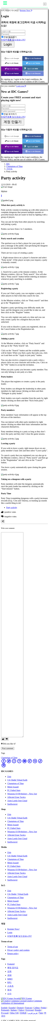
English (4, 1008)
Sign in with (12, 58)
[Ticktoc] (40, 761)
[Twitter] (8, 761)
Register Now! (25, 10)
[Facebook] (3, 761)
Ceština (36, 1008)
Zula (9, 776)
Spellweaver (12, 804)
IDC (8, 164)
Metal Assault (13, 787)
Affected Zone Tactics (16, 797)
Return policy (13, 953)
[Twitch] (29, 761)
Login (8, 44)
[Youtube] (24, 761)
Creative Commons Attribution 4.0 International (21, 1002)
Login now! (20, 86)
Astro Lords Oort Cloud (17, 801)
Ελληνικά (30, 1010)
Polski (43, 1008)
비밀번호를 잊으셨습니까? (13, 40)
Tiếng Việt (14, 1013)
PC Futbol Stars (13, 790)
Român (38, 1010)
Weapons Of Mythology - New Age (22, 794)
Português (5, 1010)
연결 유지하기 (10, 37)
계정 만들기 (13, 122)
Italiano (14, 1010)
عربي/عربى (33, 1013)
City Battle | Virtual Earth (17, 894)
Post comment (7, 748)
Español (12, 1008)
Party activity (11, 507)
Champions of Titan (14, 166)
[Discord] (3, 765)
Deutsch (20, 1008)
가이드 (9, 169)
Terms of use (12, 947)
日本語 (23, 1013)
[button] (1, 196)
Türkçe (21, 1010)
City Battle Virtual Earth (17, 780)
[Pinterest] (19, 761)
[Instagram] (14, 761)
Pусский (4, 1013)
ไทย (41, 1013)
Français (28, 1008)
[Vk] (35, 761)
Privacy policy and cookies (18, 950)
